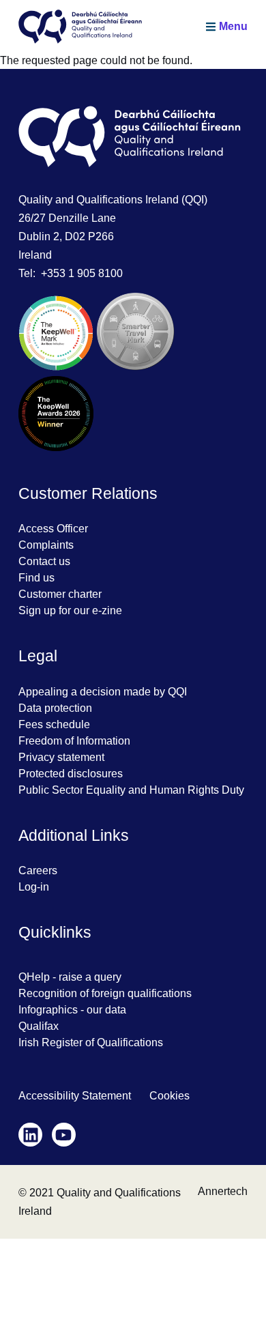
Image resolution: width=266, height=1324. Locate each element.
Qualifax (38, 1026)
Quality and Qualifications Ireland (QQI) (112, 199)
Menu (233, 26)
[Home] (80, 27)
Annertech (223, 1191)
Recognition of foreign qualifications (105, 993)
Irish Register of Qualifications (90, 1042)
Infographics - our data (72, 1010)
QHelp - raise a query (69, 977)
